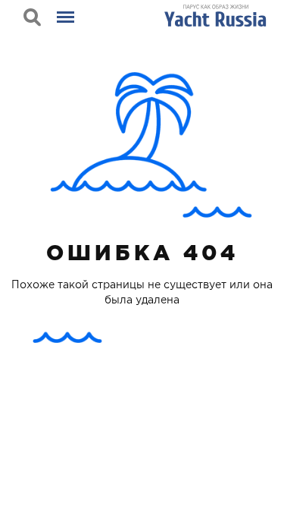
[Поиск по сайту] (32, 17)
